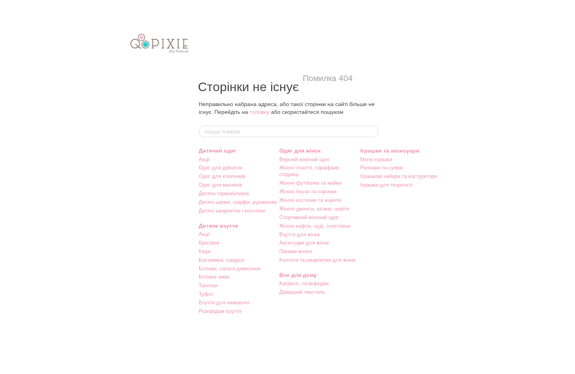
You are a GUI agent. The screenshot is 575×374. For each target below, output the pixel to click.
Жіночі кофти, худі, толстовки (314, 226)
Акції (204, 159)
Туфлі (206, 294)
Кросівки (209, 243)
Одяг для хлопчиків (222, 176)
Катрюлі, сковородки (304, 283)
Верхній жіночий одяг (304, 159)
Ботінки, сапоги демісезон (230, 269)
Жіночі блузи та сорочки (307, 191)
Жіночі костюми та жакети (310, 200)
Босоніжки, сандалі (221, 260)
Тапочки (208, 285)
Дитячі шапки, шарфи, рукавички (238, 202)
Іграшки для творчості (386, 185)
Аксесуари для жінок (304, 243)
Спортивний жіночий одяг (309, 217)
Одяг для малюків (220, 185)
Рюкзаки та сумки (381, 168)
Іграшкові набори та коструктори (398, 176)
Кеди (204, 251)
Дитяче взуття (218, 226)
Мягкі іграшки (376, 159)
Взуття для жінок (299, 234)
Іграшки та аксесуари (389, 150)
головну (260, 112)
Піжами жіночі (295, 251)
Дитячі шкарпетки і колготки (232, 211)
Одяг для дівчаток (220, 168)
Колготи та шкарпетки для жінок (317, 260)
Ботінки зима (214, 277)
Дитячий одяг (217, 150)
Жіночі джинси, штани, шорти (314, 209)
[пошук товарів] (372, 131)
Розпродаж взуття (220, 311)
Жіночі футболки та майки (310, 183)
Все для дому (298, 275)
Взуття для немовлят (224, 303)
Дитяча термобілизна (224, 193)
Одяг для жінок (300, 150)
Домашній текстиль (302, 292)
